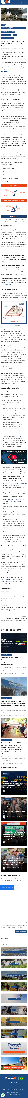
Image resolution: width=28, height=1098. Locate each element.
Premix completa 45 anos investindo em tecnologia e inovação (14, 609)
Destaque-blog (6, 34)
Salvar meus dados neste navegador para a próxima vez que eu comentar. (15, 926)
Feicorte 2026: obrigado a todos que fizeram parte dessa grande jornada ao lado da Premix (14, 810)
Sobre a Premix (10, 1092)
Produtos (19, 1092)
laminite (3, 598)
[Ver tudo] (14, 951)
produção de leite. (6, 284)
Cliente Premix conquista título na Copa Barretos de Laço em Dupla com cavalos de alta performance (13, 861)
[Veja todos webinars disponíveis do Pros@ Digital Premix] (14, 1048)
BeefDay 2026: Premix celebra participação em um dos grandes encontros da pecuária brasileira (13, 704)
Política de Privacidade (14, 1094)
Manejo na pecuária (7, 38)
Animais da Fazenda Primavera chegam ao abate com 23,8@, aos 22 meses (14, 621)
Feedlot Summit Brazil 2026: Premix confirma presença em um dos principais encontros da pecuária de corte (14, 661)
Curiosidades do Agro (8, 31)
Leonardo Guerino (8, 673)
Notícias (5, 773)
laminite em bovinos (11, 598)
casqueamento (4, 596)
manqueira (3, 600)
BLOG (3, 24)
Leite (14, 34)
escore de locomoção (17, 499)
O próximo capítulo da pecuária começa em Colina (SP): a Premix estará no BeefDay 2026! (13, 784)
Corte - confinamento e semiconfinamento (8, 28)
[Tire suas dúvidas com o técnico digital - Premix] (14, 1063)
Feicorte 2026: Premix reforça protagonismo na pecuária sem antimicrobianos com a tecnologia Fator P (14, 836)
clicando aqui (10, 579)
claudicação (13, 596)
